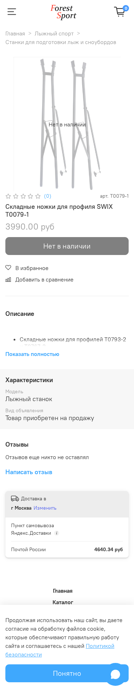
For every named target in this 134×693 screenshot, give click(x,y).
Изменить (45, 508)
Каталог (63, 602)
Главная (15, 33)
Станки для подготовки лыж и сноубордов (60, 41)
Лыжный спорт (54, 33)
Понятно (67, 673)
